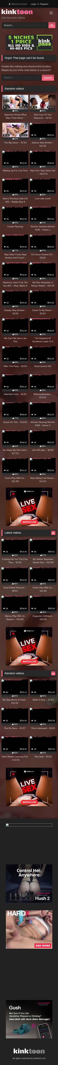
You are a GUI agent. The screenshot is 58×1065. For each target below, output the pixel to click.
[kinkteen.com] (24, 12)
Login (33, 4)
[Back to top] (48, 1056)
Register (44, 4)
